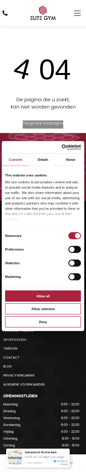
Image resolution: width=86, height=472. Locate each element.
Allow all (43, 296)
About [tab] (70, 159)
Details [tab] (43, 159)
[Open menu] (77, 13)
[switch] (74, 249)
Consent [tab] (15, 159)
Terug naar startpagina (43, 123)
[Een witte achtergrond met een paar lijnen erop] (5, 15)
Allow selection (43, 309)
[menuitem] (43, 339)
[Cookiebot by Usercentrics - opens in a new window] (62, 147)
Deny (43, 322)
